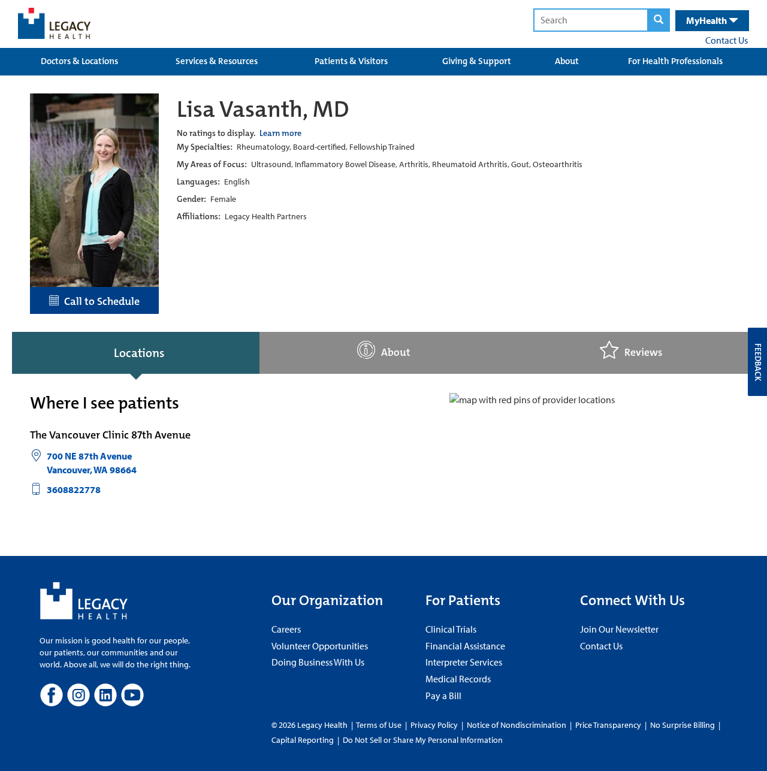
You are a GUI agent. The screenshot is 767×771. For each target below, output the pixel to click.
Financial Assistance (465, 646)
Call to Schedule (99, 301)
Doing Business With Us (317, 662)
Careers (286, 629)
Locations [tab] (139, 353)
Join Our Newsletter (619, 629)
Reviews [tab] (643, 352)
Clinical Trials (450, 629)
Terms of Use (379, 724)
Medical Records (458, 679)
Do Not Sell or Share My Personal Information (423, 739)
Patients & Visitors (351, 61)
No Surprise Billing (682, 724)
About (567, 61)
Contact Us (726, 40)
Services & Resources (217, 61)
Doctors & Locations (79, 61)
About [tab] (395, 352)
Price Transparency (608, 724)
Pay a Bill (443, 696)
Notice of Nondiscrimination (516, 724)
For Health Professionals (675, 61)
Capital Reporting (302, 739)
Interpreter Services (463, 662)
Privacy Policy (434, 724)
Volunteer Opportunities (319, 646)
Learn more (280, 133)
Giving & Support (476, 61)
